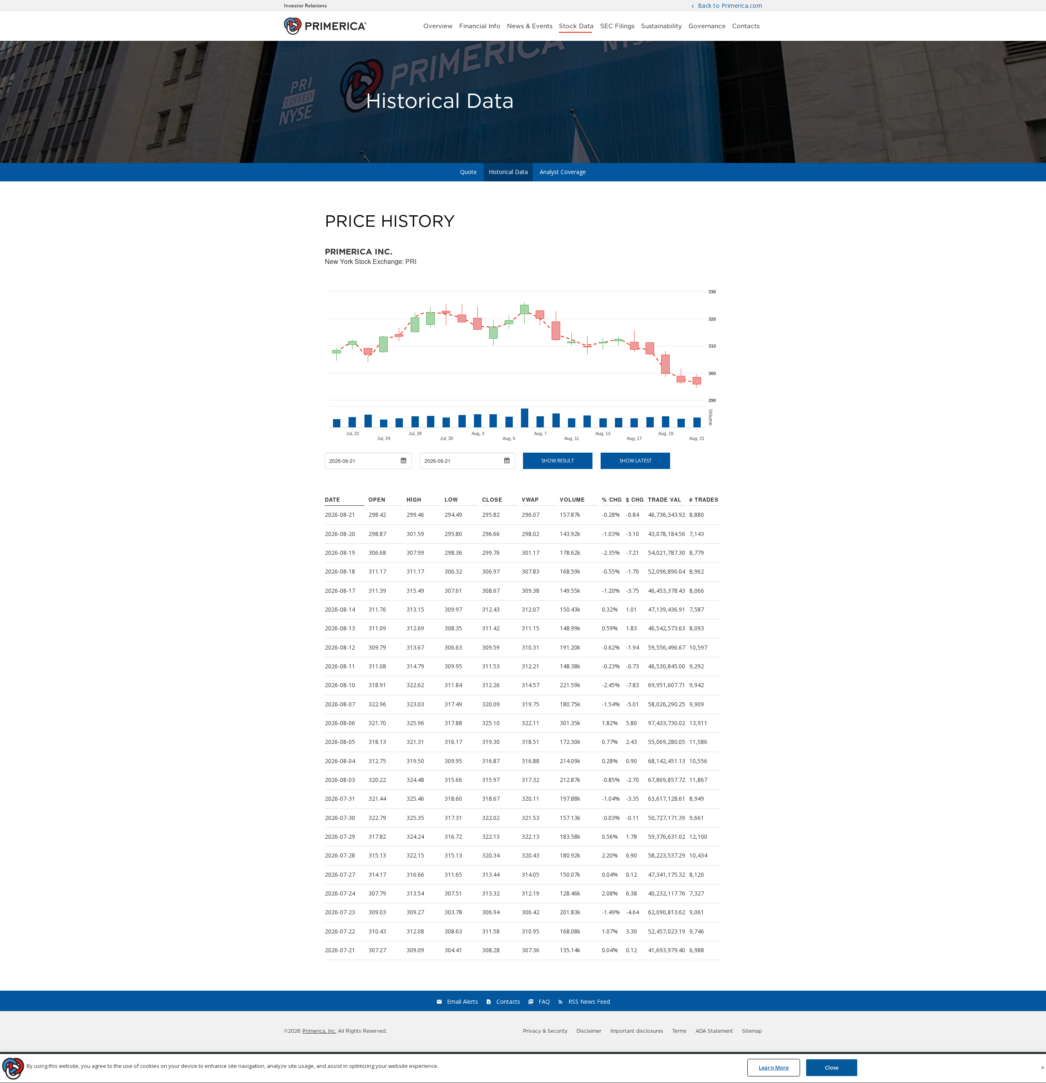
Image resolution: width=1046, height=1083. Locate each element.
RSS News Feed (589, 1001)
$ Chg (635, 499)
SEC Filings (617, 26)
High (414, 499)
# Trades (704, 499)
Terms (679, 1031)
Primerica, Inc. (319, 1031)
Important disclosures (636, 1031)
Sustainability (661, 26)
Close (492, 499)
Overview (438, 26)
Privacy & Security (545, 1031)
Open (377, 499)
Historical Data (508, 172)
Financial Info (480, 26)
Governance (707, 26)
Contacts (746, 26)
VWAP (530, 499)
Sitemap (752, 1031)
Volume (572, 499)
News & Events (529, 26)
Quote (468, 172)
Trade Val (665, 499)
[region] (523, 1068)
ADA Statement (714, 1031)
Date (332, 499)
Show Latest (635, 460)
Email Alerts (462, 1001)
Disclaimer (589, 1031)
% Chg (612, 499)
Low (451, 499)
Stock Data (576, 26)
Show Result (557, 460)
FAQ (544, 1001)
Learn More (774, 1067)
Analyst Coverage (563, 172)
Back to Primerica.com (729, 6)
